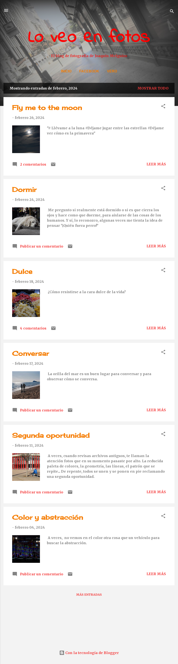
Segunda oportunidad (51, 435)
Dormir (24, 189)
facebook (89, 71)
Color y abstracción (47, 517)
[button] (163, 107)
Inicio (66, 71)
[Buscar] (172, 11)
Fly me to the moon (47, 107)
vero (112, 71)
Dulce (22, 271)
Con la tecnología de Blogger (91, 653)
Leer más (156, 164)
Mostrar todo (152, 88)
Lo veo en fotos (89, 37)
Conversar (30, 353)
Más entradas (89, 595)
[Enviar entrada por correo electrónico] (53, 165)
